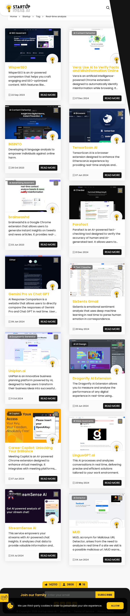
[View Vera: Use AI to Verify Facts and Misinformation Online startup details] (97, 45)
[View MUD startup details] (97, 510)
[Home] (17, 7)
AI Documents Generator (22, 336)
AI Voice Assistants (83, 421)
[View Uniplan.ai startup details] (33, 348)
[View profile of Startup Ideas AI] (52, 60)
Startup (26, 16)
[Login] (113, 8)
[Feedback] (4, 598)
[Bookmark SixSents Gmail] (120, 267)
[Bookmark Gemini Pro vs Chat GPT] (56, 260)
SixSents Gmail (85, 301)
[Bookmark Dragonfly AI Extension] (120, 344)
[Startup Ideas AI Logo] (125, 597)
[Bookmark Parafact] (120, 190)
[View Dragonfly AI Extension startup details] (97, 356)
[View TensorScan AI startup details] (97, 125)
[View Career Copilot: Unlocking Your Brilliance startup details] (33, 425)
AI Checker (78, 190)
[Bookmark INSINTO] (56, 110)
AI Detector (79, 497)
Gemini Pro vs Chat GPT (28, 294)
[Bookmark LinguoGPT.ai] (120, 421)
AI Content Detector (20, 109)
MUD (76, 532)
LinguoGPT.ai (84, 455)
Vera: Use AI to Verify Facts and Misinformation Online (96, 69)
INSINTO (15, 144)
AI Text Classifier (82, 267)
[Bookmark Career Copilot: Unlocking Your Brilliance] (56, 413)
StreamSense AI (22, 528)
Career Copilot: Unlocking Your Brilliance (30, 449)
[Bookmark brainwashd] (56, 183)
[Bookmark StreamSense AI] (56, 494)
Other (12, 259)
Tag (38, 16)
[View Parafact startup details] (97, 202)
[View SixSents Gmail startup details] (97, 279)
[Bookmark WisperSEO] (56, 33)
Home (13, 16)
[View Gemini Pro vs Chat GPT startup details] (33, 271)
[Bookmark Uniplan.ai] (56, 337)
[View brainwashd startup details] (33, 194)
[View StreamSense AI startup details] (33, 506)
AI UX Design (79, 344)
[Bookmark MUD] (120, 498)
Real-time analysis (56, 16)
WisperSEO (17, 67)
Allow (115, 605)
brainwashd (18, 217)
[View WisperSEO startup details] (33, 45)
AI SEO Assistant (17, 33)
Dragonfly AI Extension (92, 378)
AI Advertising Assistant (21, 182)
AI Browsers (79, 113)
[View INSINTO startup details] (33, 122)
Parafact (80, 224)
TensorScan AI (85, 147)
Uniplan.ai (17, 370)
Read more (48, 95)
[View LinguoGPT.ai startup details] (97, 433)
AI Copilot (14, 413)
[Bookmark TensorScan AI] (120, 113)
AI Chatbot (15, 493)
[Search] (108, 7)
